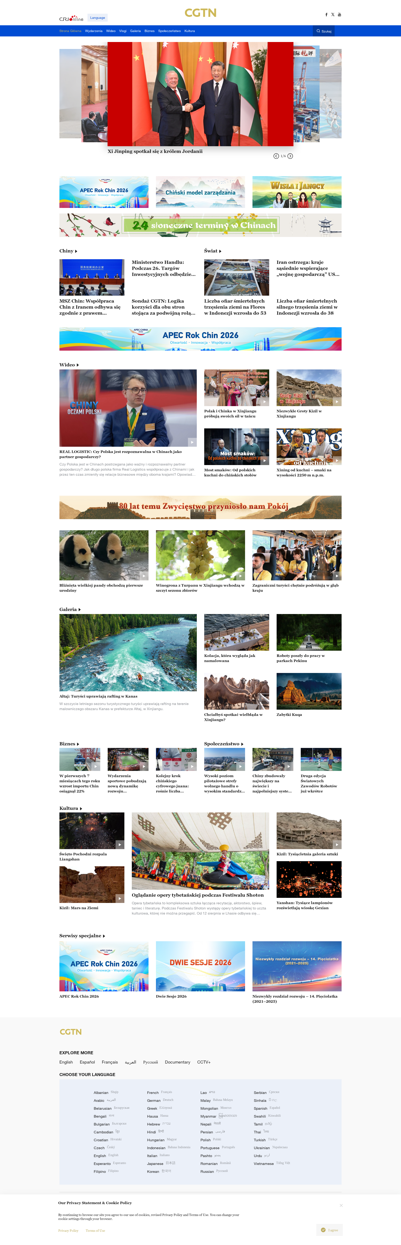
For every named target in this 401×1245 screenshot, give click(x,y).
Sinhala (265, 1100)
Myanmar (218, 1116)
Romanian (215, 1163)
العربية (130, 1061)
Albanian (106, 1092)
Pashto (210, 1155)
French (159, 1092)
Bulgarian (110, 1124)
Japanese (161, 1163)
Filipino (106, 1171)
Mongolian (215, 1108)
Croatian (108, 1140)
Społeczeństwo (221, 744)
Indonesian (168, 1147)
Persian (212, 1132)
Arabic (105, 1100)
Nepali (210, 1124)
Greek (159, 1108)
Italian (158, 1155)
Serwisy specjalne (80, 935)
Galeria (68, 609)
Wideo (67, 365)
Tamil (263, 1124)
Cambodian (107, 1132)
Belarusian (111, 1108)
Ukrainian (271, 1147)
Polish (210, 1140)
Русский (150, 1061)
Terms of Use (95, 1230)
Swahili (267, 1116)
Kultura (68, 808)
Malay (216, 1100)
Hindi (155, 1132)
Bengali (104, 1116)
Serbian (266, 1092)
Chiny (66, 251)
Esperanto (110, 1163)
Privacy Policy (68, 1230)
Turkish (265, 1140)
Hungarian (162, 1140)
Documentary (177, 1061)
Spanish (267, 1108)
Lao (207, 1092)
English (66, 1061)
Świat (210, 251)
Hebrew (159, 1124)
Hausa (157, 1116)
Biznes (67, 744)
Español (87, 1061)
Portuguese (217, 1147)
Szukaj (326, 31)
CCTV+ (204, 1061)
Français (110, 1061)
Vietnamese (272, 1163)
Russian (214, 1171)
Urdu (262, 1155)
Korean (159, 1171)
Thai (261, 1132)
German (160, 1100)
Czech (104, 1147)
